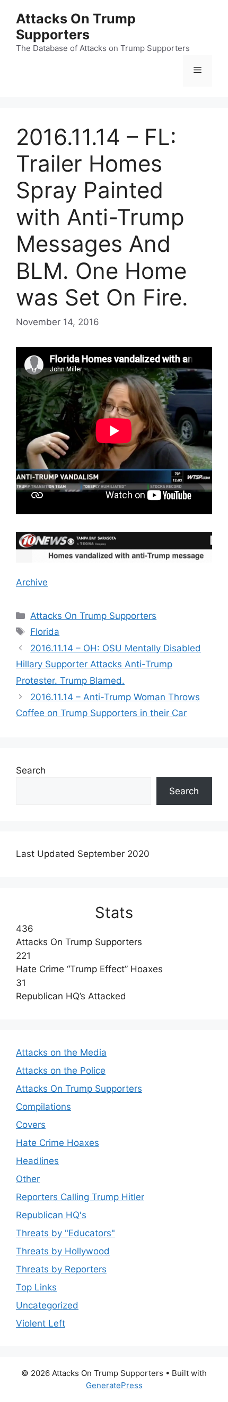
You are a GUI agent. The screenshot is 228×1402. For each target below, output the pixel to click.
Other (28, 1179)
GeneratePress (114, 1385)
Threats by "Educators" (65, 1233)
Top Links (36, 1287)
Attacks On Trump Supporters (76, 27)
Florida (44, 631)
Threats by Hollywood (63, 1251)
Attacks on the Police (61, 1070)
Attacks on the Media (61, 1052)
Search (31, 770)
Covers (31, 1124)
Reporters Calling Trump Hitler (80, 1197)
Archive (32, 582)
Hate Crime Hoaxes (57, 1142)
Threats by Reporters (61, 1269)
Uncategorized (47, 1305)
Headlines (37, 1160)
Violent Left (40, 1323)
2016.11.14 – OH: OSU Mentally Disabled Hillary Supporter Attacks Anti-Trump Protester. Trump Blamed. (108, 664)
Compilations (43, 1106)
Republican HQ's (51, 1215)
